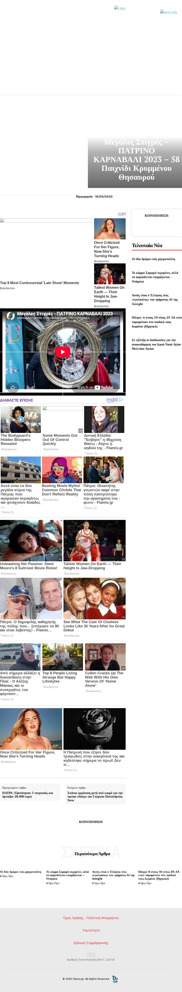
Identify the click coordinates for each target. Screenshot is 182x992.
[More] (111, 831)
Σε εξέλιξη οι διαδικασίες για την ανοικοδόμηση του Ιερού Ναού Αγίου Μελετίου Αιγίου (156, 344)
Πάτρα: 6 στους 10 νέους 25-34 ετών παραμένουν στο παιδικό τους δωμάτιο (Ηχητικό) (157, 321)
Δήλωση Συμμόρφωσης (91, 942)
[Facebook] (139, 225)
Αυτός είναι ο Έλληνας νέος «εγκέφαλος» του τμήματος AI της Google (155, 299)
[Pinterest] (159, 225)
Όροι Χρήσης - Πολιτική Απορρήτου (91, 917)
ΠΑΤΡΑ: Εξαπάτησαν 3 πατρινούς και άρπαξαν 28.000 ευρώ (27, 795)
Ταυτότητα (91, 930)
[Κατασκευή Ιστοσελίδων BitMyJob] (115, 979)
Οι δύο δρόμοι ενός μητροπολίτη (153, 259)
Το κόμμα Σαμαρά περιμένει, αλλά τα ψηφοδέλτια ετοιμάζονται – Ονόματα (155, 277)
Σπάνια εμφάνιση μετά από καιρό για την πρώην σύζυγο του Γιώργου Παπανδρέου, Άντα (95, 796)
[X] (149, 225)
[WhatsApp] (170, 225)
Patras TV (136, 132)
